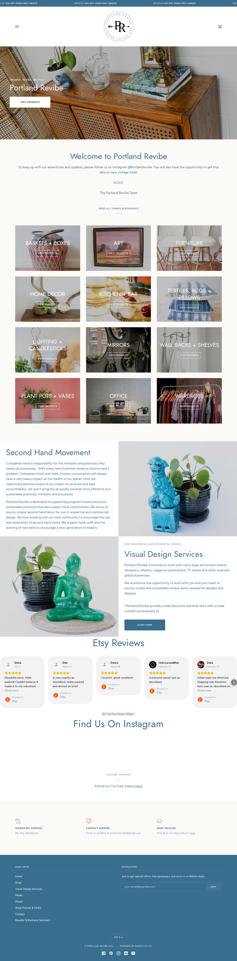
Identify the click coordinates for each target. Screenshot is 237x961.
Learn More (144, 624)
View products (30, 102)
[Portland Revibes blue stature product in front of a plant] (177, 488)
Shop (18, 882)
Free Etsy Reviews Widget (120, 714)
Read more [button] (12, 690)
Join (213, 886)
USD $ (117, 937)
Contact (20, 914)
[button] (3, 682)
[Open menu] (20, 26)
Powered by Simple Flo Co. (136, 946)
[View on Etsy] (8, 664)
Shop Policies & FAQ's (28, 907)
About (18, 901)
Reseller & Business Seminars (32, 920)
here (192, 833)
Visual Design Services (28, 889)
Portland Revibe (97, 946)
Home (18, 876)
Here (138, 786)
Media (18, 895)
